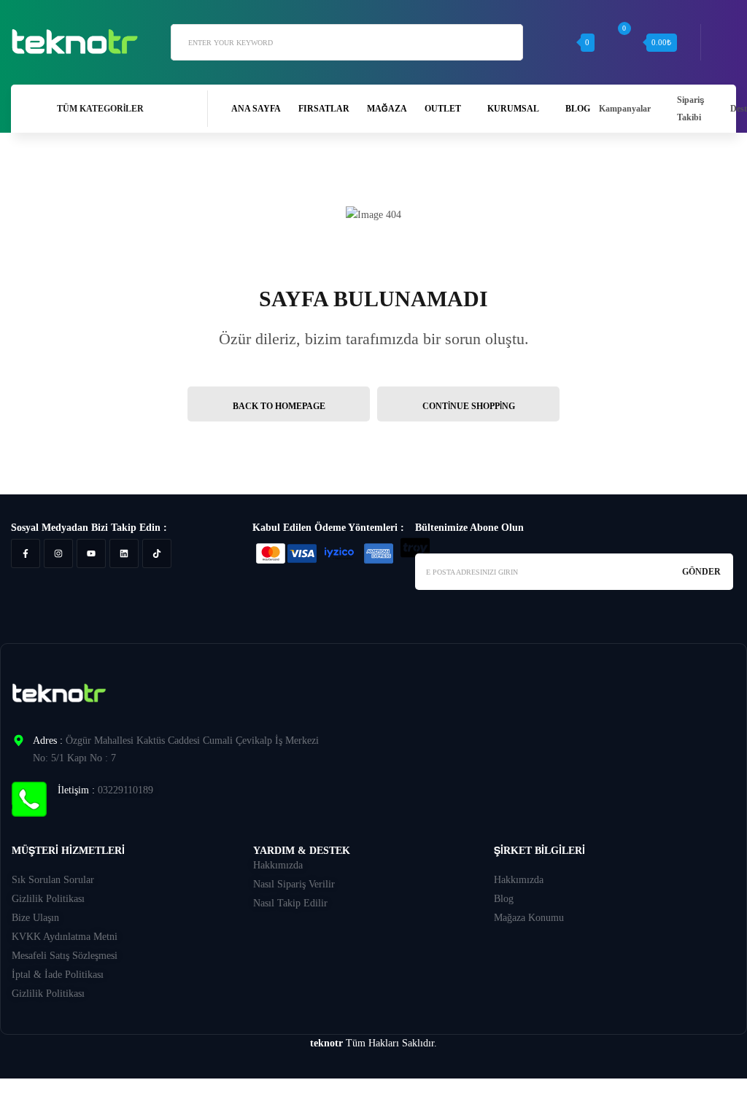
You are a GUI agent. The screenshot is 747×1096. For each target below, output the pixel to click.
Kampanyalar (625, 109)
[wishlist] (559, 42)
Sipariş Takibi (690, 109)
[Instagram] (58, 553)
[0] (625, 42)
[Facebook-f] (25, 553)
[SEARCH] (505, 42)
